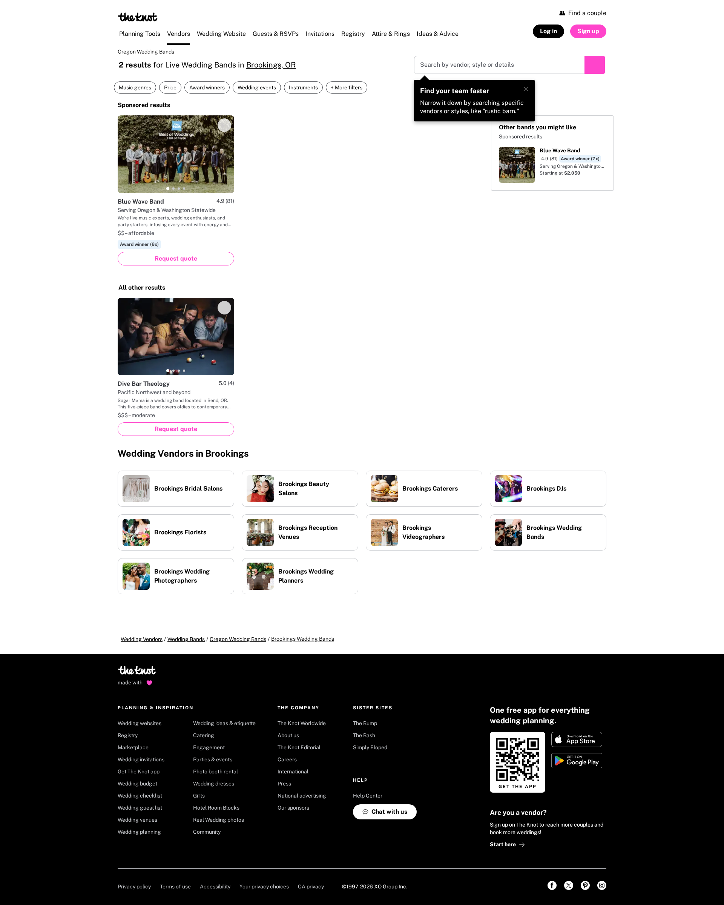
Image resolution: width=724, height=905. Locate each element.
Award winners (207, 87)
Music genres (135, 87)
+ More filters (346, 87)
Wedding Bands (186, 639)
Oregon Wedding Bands (146, 52)
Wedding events (257, 87)
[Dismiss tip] (526, 89)
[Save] (224, 125)
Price (170, 87)
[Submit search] (594, 65)
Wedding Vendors (142, 639)
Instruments (303, 87)
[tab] (167, 188)
